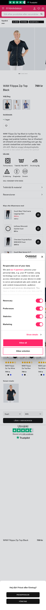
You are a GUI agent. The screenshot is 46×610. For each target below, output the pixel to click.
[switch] (39, 309)
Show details (32, 335)
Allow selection (23, 351)
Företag (23, 601)
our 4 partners (17, 270)
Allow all (23, 343)
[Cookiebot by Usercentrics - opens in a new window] (27, 256)
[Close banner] (42, 257)
